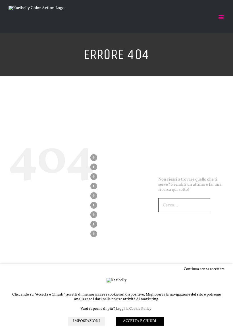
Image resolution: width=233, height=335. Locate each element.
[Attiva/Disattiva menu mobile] (221, 17)
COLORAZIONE (114, 176)
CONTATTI (109, 233)
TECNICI (107, 186)
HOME (106, 157)
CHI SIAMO (110, 166)
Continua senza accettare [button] (204, 269)
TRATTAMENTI (113, 195)
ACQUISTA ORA (114, 224)
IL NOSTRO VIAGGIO (119, 214)
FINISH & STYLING (117, 205)
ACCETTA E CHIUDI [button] (139, 321)
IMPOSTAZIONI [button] (86, 321)
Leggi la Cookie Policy (133, 309)
